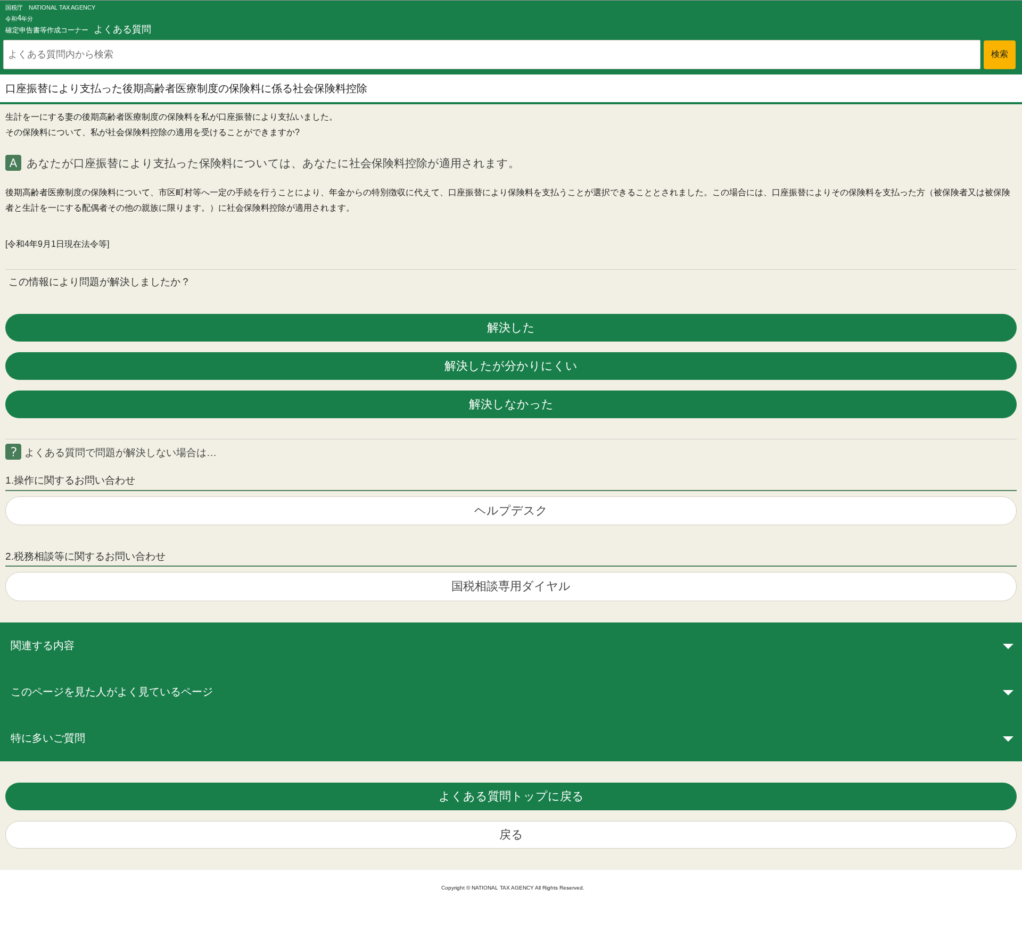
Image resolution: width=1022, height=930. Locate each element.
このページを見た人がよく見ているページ (112, 692)
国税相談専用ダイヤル (511, 586)
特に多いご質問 (48, 738)
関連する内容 (43, 645)
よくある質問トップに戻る (511, 796)
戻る (511, 834)
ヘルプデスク (511, 510)
